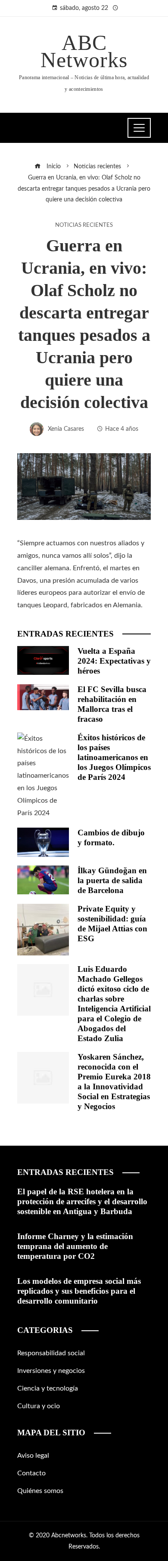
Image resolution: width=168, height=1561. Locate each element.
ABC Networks (84, 51)
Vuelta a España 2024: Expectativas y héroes (114, 660)
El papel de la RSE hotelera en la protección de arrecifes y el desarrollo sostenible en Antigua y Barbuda (82, 1201)
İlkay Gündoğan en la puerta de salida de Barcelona (112, 880)
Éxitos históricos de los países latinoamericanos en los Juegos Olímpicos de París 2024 (114, 757)
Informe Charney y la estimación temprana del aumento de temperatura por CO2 (75, 1246)
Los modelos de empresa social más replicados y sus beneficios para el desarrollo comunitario (79, 1291)
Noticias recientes (84, 225)
